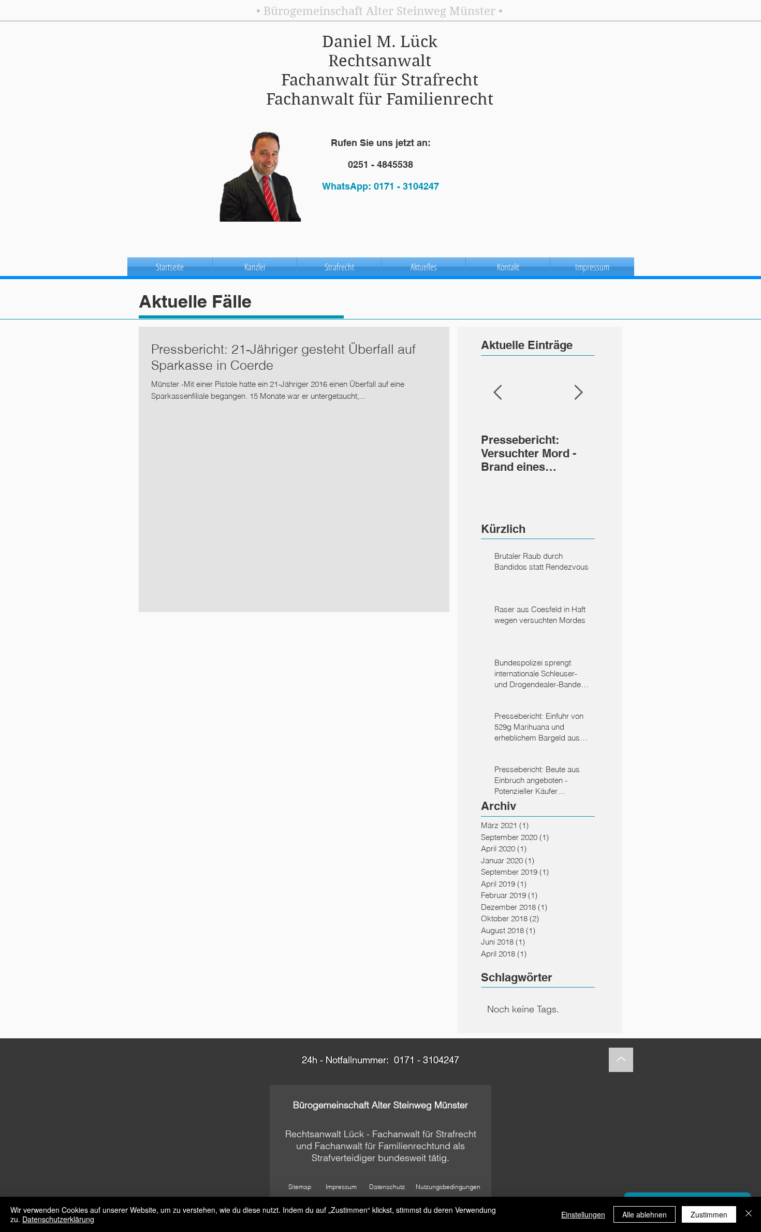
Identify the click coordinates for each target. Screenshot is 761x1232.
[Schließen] (748, 1214)
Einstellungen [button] (583, 1214)
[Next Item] (578, 393)
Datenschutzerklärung (58, 1219)
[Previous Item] (497, 393)
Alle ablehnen (644, 1214)
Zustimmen (709, 1214)
